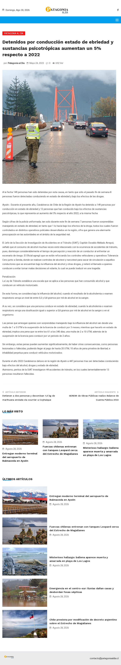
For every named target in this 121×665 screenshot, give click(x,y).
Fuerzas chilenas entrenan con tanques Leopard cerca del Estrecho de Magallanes (60, 450)
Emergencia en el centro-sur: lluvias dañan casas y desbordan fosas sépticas (81, 590)
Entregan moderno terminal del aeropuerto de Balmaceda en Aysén (19, 457)
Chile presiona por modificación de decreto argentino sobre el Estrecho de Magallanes (83, 621)
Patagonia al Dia (16, 63)
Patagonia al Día (13, 33)
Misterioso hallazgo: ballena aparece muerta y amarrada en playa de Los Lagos (100, 451)
